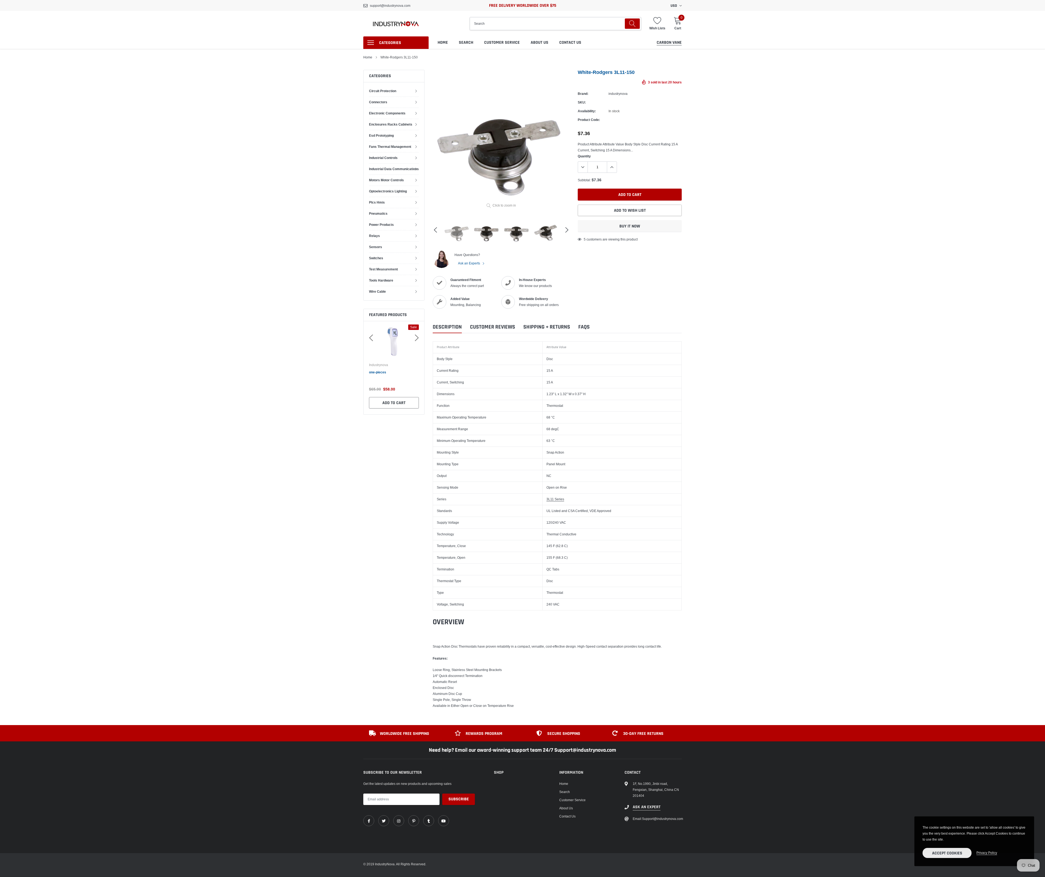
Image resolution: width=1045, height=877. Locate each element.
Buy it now (629, 226)
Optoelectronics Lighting (388, 191)
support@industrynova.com (390, 6)
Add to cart (399, 403)
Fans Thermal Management (390, 147)
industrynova (618, 94)
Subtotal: (584, 180)
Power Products (381, 225)
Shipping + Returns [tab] (546, 327)
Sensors (375, 247)
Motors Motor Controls (386, 180)
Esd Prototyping (381, 135)
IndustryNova (385, 365)
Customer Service (502, 42)
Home (443, 42)
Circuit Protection (382, 91)
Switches (376, 258)
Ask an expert (646, 807)
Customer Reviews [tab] (492, 327)
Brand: (583, 94)
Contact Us (570, 42)
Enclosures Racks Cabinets (390, 124)
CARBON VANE (669, 42)
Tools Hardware (381, 280)
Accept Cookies (947, 853)
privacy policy (986, 853)
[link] (368, 820)
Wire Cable (377, 291)
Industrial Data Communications (394, 169)
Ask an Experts (469, 263)
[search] (632, 23)
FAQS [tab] (584, 327)
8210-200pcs (385, 372)
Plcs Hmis (377, 202)
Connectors (378, 102)
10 (586, 239)
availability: (587, 111)
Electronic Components (387, 113)
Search (466, 42)
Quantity (584, 156)
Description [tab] (447, 327)
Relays (374, 236)
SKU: (582, 102)
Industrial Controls (383, 158)
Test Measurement (383, 269)
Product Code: (589, 120)
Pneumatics (378, 213)
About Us (539, 42)
